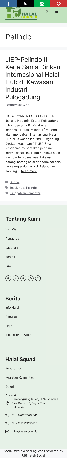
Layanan (11, 247)
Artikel (14, 182)
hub (21, 188)
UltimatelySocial (33, 455)
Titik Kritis (12, 335)
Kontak (10, 257)
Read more (29, 171)
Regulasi (11, 316)
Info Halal (12, 307)
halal (13, 188)
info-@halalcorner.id (25, 431)
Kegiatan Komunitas (19, 377)
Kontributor (13, 368)
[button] (47, 11)
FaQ (8, 266)
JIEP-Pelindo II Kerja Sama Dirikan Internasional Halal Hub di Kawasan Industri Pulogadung (32, 78)
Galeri (9, 386)
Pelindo (31, 188)
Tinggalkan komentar (25, 193)
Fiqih (8, 326)
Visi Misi (11, 229)
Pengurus (12, 238)
